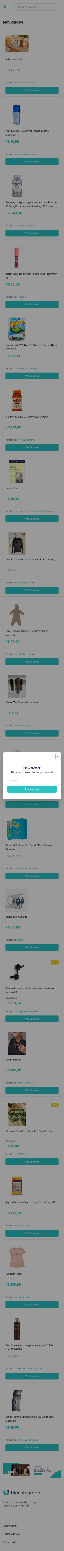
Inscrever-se (32, 789)
